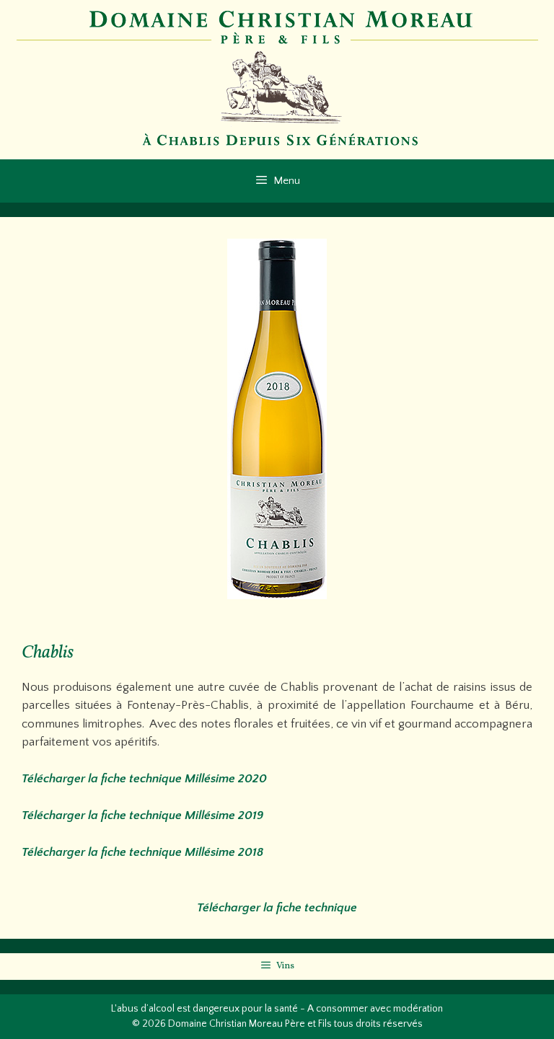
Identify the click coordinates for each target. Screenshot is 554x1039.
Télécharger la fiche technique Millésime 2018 (142, 852)
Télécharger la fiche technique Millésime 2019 (142, 815)
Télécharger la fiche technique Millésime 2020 (144, 778)
